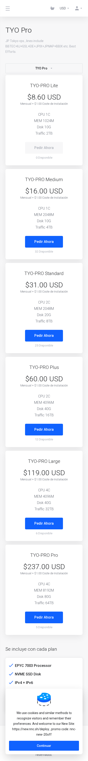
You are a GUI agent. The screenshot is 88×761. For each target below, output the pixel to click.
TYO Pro (41, 68)
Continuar (44, 746)
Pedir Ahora (44, 242)
